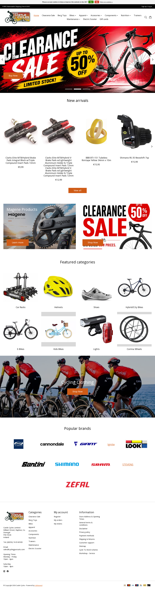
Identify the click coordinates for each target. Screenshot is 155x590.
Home (36, 15)
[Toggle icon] (145, 17)
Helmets (58, 307)
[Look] (136, 444)
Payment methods (86, 535)
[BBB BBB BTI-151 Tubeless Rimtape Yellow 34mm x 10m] (96, 131)
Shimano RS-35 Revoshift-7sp (134, 157)
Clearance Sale (48, 15)
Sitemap (82, 546)
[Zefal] (77, 484)
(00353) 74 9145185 (15, 542)
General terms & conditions (86, 523)
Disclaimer (83, 528)
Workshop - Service (87, 553)
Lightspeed (38, 585)
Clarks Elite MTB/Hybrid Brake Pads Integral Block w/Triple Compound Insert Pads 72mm (20, 160)
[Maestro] (136, 585)
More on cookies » (106, 2)
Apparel (32, 527)
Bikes (31, 523)
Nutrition (32, 538)
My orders (58, 520)
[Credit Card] (140, 585)
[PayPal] (144, 585)
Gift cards (104, 19)
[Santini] (33, 464)
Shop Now (14, 75)
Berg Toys (62, 15)
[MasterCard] (128, 585)
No (97, 2)
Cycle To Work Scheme (88, 550)
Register (57, 516)
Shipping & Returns (87, 539)
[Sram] (100, 464)
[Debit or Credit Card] (148, 585)
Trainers (137, 15)
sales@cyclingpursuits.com (14, 549)
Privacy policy (84, 532)
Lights (96, 349)
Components (34, 534)
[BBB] (18, 444)
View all (77, 190)
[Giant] (86, 444)
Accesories (33, 530)
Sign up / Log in (147, 6)
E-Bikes (20, 349)
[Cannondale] (52, 444)
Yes (91, 2)
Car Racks (20, 307)
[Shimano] (67, 464)
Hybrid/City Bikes (134, 307)
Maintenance (34, 545)
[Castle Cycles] (17, 17)
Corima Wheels (134, 349)
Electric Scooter (90, 19)
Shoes (96, 307)
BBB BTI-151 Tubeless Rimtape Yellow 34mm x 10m (96, 159)
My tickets (58, 523)
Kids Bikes (59, 349)
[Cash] (124, 585)
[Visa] (132, 585)
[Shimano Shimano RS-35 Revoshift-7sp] (134, 131)
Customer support (86, 542)
